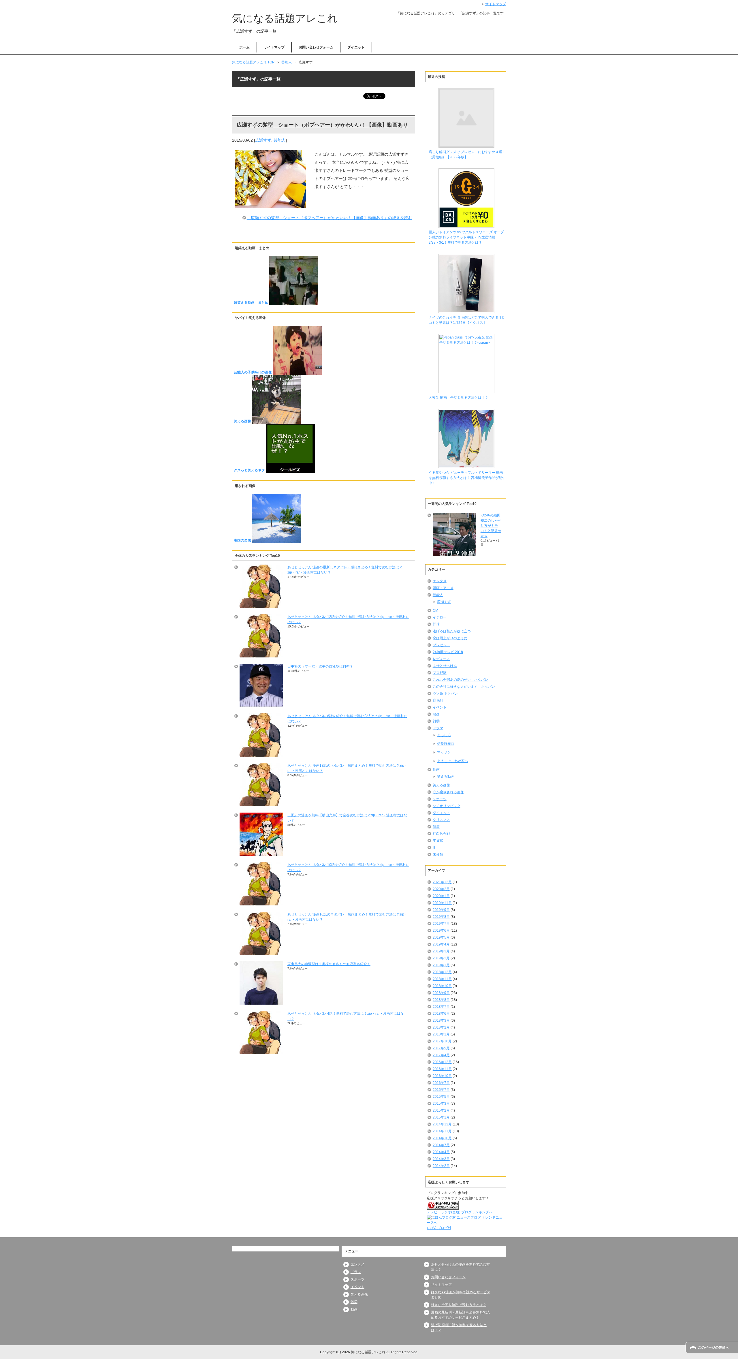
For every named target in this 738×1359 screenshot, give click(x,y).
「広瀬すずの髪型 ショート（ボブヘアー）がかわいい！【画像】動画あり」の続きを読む (329, 217)
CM (435, 610)
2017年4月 (441, 1055)
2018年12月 (442, 972)
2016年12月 (442, 1062)
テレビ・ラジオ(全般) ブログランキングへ (459, 1212)
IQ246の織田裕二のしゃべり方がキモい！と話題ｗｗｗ (491, 525)
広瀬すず (263, 140)
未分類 (438, 854)
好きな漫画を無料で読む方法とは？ (458, 1305)
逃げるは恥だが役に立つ (452, 631)
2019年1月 (441, 965)
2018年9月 (441, 993)
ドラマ (438, 728)
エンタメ (440, 581)
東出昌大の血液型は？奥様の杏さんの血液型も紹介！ (328, 964)
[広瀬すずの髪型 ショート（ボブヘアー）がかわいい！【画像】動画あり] (270, 204)
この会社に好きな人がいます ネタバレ (464, 687)
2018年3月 (441, 1020)
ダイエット (356, 47)
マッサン (444, 752)
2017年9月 (441, 1048)
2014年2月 (441, 1166)
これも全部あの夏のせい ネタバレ (460, 680)
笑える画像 (441, 785)
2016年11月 (442, 1069)
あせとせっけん (445, 666)
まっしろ (444, 735)
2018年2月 (441, 1027)
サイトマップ (274, 47)
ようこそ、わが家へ (452, 761)
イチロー (440, 617)
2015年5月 (441, 1097)
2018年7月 (441, 1007)
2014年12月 (442, 1124)
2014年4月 (441, 1152)
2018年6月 (441, 1014)
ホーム (244, 47)
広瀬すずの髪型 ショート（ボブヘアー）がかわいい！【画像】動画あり (322, 125)
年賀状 (438, 841)
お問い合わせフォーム (316, 47)
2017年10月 (442, 1041)
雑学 (436, 721)
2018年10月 (442, 986)
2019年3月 (441, 951)
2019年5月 (441, 937)
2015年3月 (441, 1104)
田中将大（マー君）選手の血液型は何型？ (320, 666)
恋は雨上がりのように (450, 638)
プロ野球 (440, 673)
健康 (436, 827)
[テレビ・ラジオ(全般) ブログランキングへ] (443, 1207)
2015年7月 (441, 1090)
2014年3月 (441, 1159)
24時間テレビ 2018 (448, 652)
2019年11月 (442, 903)
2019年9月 (441, 910)
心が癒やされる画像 (448, 792)
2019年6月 (441, 930)
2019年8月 (441, 917)
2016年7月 (441, 1083)
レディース (441, 659)
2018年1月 (441, 1034)
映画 (436, 714)
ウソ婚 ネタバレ (445, 693)
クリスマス (441, 820)
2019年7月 (441, 924)
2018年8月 (441, 1000)
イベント (440, 707)
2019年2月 (441, 958)
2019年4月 (441, 944)
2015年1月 (441, 1117)
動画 (436, 770)
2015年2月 (441, 1110)
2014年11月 (442, 1131)
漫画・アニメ (443, 588)
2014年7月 (441, 1145)
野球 (436, 624)
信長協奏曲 (445, 744)
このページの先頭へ (713, 1347)
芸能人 (280, 140)
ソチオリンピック (446, 806)
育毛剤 (438, 700)
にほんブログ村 (439, 1228)
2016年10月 (442, 1076)
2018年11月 (442, 979)
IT (434, 847)
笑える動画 (445, 777)
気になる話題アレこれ (285, 18)
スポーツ (440, 799)
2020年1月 (441, 896)
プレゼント (441, 645)
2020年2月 (441, 889)
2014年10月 (442, 1138)
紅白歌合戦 (441, 834)
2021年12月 (442, 882)
